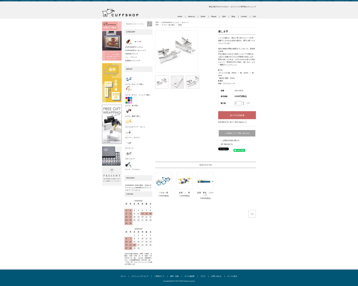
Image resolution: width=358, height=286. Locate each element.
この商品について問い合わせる (237, 133)
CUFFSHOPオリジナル (170, 22)
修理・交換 (174, 276)
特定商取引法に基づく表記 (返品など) (232, 122)
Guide (203, 16)
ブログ (202, 276)
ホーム (123, 276)
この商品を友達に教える (230, 140)
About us (191, 16)
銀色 (180, 25)
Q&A (224, 16)
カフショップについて (140, 276)
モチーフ (185, 22)
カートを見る (232, 276)
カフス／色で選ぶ (168, 25)
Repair (213, 16)
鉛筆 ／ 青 (185, 193)
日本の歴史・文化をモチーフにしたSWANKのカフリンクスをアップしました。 (138, 187)
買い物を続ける (227, 144)
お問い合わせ (216, 276)
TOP (157, 22)
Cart (254, 16)
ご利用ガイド (159, 276)
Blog (233, 16)
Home (180, 16)
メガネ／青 (163, 193)
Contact (244, 16)
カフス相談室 (189, 276)
